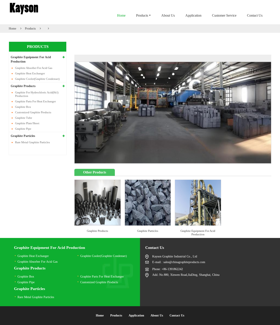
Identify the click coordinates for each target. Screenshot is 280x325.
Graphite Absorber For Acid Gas (33, 68)
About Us (168, 15)
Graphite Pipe (23, 128)
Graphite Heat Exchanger (30, 73)
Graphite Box (23, 106)
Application (193, 15)
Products (30, 28)
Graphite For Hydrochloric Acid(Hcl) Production (36, 94)
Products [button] (142, 15)
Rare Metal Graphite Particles (32, 142)
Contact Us (254, 15)
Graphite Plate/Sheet (27, 123)
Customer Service (224, 15)
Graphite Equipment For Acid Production (197, 232)
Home (121, 15)
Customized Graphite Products (33, 112)
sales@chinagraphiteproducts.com (184, 262)
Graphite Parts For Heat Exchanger (35, 101)
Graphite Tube (23, 117)
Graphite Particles (147, 230)
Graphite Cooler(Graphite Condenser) (37, 78)
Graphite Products (97, 230)
